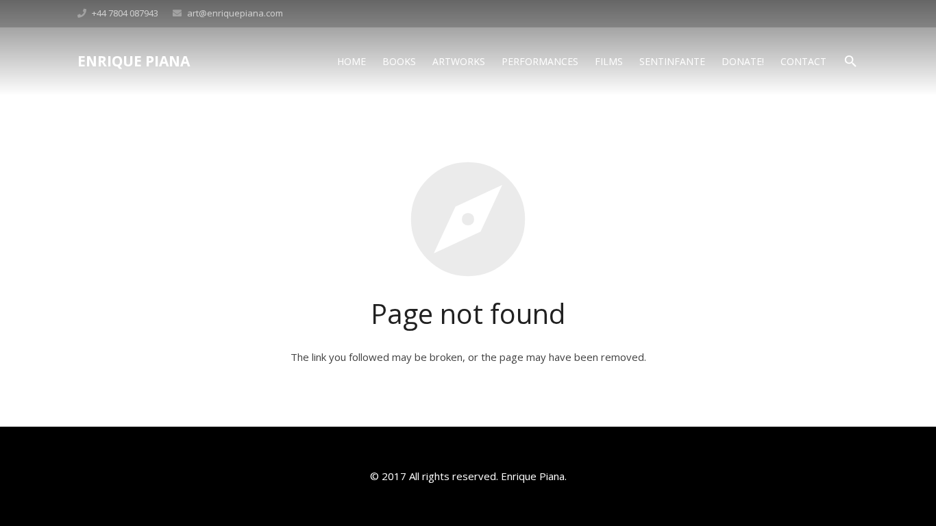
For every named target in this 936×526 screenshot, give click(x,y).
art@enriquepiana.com (235, 13)
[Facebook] (846, 13)
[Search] (851, 61)
